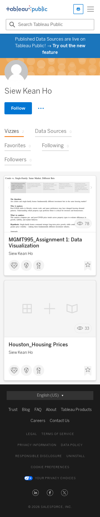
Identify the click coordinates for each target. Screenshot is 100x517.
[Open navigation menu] (91, 9)
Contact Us (59, 420)
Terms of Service (57, 434)
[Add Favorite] (87, 266)
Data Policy (72, 445)
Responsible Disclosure (38, 456)
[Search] (11, 25)
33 (87, 328)
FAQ (37, 409)
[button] (35, 492)
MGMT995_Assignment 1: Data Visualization (45, 243)
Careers (38, 420)
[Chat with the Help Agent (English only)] (78, 9)
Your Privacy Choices (55, 478)
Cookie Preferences (50, 467)
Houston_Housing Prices (38, 345)
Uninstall (75, 456)
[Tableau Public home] (26, 9)
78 (87, 223)
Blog (26, 409)
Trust (13, 409)
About (51, 409)
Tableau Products (76, 409)
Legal (31, 434)
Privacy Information (37, 445)
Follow (18, 108)
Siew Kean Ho (21, 253)
